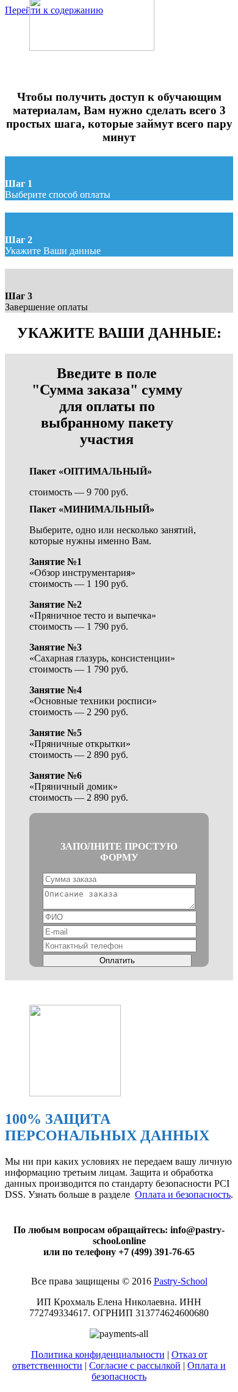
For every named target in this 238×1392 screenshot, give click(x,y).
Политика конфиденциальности (98, 1354)
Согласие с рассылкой (135, 1365)
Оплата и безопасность (183, 1194)
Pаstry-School (180, 1281)
